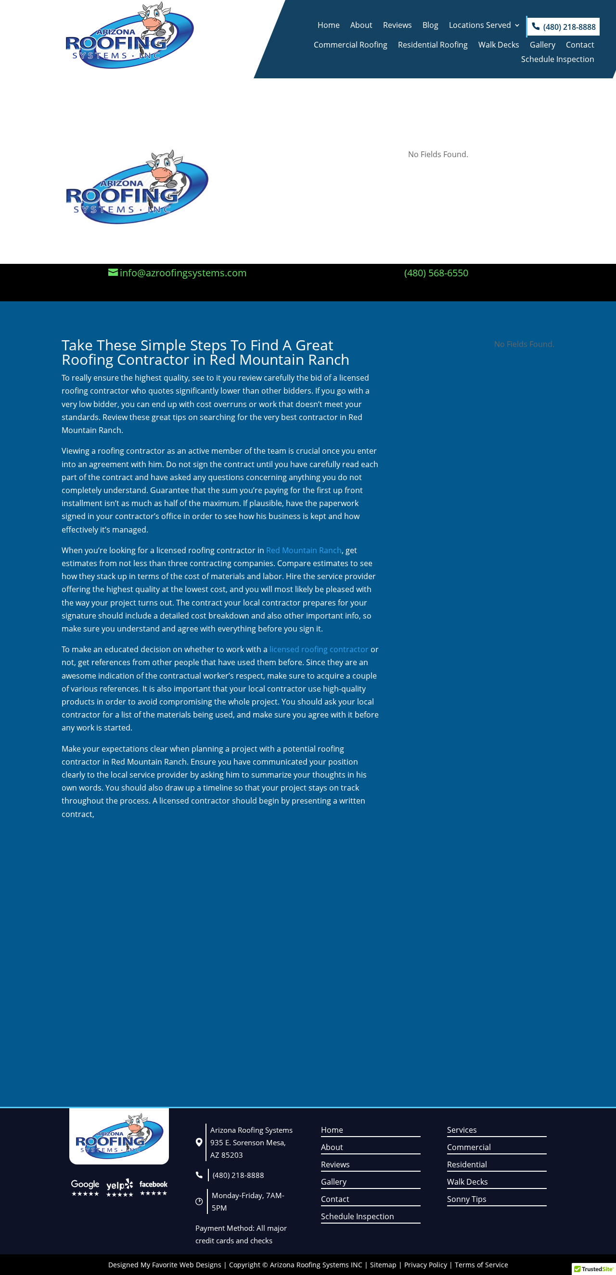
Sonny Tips (467, 1199)
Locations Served (480, 26)
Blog (430, 26)
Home (329, 26)
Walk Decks (498, 45)
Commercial (469, 1147)
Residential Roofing (433, 45)
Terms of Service (481, 1264)
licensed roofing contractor (318, 649)
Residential (467, 1164)
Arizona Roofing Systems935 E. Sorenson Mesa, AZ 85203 (251, 1142)
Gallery (542, 45)
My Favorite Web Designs (181, 1264)
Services (462, 1130)
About (361, 26)
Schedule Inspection (557, 60)
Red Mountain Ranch (304, 550)
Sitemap (383, 1264)
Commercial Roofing (350, 45)
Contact (580, 45)
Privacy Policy (425, 1264)
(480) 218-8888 (569, 27)
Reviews (397, 26)
